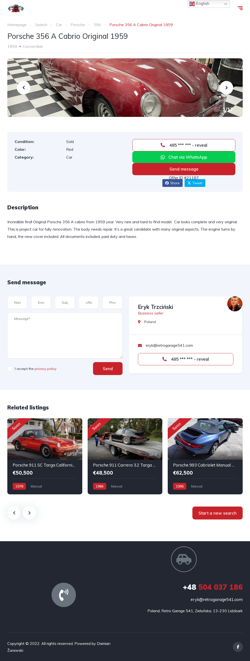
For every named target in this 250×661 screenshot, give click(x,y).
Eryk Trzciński (155, 307)
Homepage (17, 24)
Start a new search (217, 513)
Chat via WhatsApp (187, 157)
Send (108, 368)
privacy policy (45, 368)
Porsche (78, 24)
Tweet (197, 183)
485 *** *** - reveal (187, 145)
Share (175, 183)
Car (59, 24)
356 (97, 24)
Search (41, 24)
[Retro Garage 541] (15, 8)
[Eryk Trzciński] (234, 303)
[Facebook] (238, 647)
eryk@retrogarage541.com (217, 599)
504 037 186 (213, 587)
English (202, 3)
